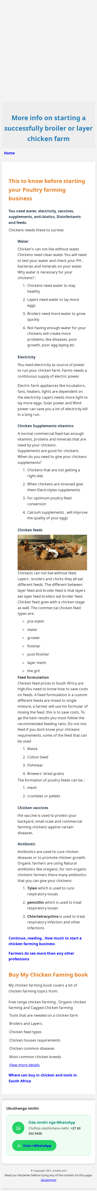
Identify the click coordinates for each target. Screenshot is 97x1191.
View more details (24, 1064)
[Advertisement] (48, 51)
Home (9, 153)
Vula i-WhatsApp (37, 1145)
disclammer (48, 1180)
